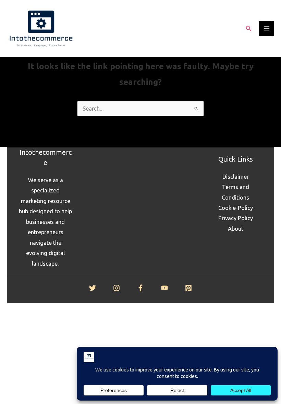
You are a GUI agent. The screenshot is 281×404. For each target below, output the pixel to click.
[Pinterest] (188, 288)
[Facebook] (140, 288)
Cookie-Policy (235, 208)
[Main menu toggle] (266, 28)
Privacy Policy (235, 218)
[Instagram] (116, 288)
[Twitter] (92, 288)
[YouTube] (164, 288)
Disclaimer (235, 177)
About (235, 229)
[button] (249, 28)
